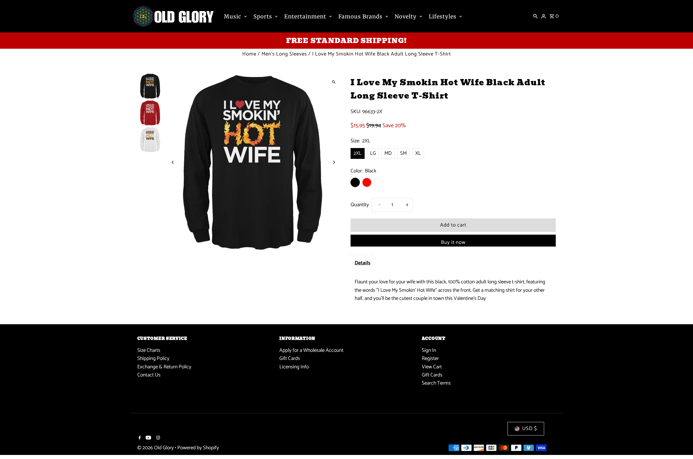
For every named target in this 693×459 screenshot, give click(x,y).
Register (430, 358)
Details (362, 263)
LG (373, 153)
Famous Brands (360, 16)
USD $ (529, 428)
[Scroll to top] (681, 445)
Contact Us (149, 375)
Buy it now (453, 242)
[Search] (535, 16)
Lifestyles (442, 16)
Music (232, 16)
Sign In (429, 350)
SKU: (356, 112)
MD (388, 153)
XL (418, 153)
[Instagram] (157, 438)
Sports (262, 16)
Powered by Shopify (198, 448)
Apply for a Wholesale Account (311, 350)
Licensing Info (294, 367)
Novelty (406, 16)
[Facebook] (139, 438)
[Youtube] (147, 438)
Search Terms (436, 383)
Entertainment (305, 16)
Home (249, 54)
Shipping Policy (153, 358)
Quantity (360, 205)
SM (403, 153)
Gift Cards (289, 358)
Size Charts (148, 350)
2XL (358, 153)
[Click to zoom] (334, 82)
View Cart (432, 367)
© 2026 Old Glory (156, 448)
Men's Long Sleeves (284, 54)
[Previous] (173, 162)
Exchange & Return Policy (164, 367)
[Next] (334, 162)
